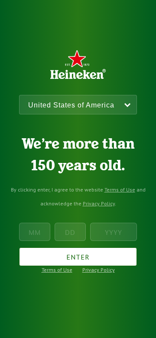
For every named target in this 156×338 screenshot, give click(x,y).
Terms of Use (119, 189)
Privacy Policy (99, 203)
